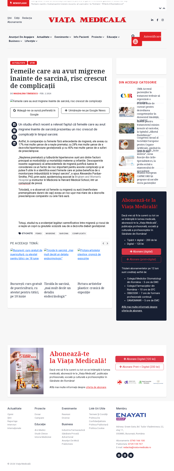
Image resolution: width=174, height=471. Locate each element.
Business (14, 41)
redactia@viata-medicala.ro (137, 447)
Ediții (17, 18)
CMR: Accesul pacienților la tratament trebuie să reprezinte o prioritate (148, 95)
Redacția (27, 18)
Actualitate (43, 37)
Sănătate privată (70, 433)
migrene (50, 233)
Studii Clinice (41, 433)
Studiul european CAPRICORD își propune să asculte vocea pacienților (147, 177)
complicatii (78, 233)
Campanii (39, 417)
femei (39, 233)
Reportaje (12, 421)
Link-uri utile (97, 408)
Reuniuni (66, 414)
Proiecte (97, 37)
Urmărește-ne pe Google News (87, 110)
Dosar (38, 414)
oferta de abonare (96, 387)
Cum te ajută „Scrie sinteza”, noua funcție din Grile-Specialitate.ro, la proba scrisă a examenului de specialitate (148, 161)
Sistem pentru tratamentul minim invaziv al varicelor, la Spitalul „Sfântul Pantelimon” (77, 3)
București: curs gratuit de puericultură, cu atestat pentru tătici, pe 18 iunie (26, 290)
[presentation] (103, 243)
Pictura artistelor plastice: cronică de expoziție (91, 288)
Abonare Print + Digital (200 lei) (141, 366)
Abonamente (14, 22)
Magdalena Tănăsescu (25, 93)
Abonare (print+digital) (142, 259)
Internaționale (14, 428)
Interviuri (11, 424)
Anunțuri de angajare (21, 37)
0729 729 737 (135, 444)
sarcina (63, 233)
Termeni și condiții (98, 414)
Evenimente (62, 37)
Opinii (10, 414)
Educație (112, 37)
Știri (9, 18)
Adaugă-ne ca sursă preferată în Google (35, 112)
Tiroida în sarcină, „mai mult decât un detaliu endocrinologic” (57, 290)
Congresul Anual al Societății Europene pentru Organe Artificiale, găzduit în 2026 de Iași (149, 144)
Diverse (65, 417)
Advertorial (67, 437)
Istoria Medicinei (43, 437)
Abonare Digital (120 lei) (140, 359)
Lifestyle (30, 41)
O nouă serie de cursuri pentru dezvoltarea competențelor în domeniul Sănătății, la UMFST (148, 112)
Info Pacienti (81, 37)
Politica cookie (96, 428)
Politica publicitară (98, 424)
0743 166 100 (137, 440)
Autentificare (152, 36)
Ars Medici (40, 430)
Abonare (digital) (142, 251)
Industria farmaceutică (73, 430)
